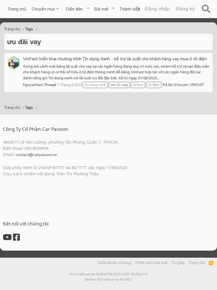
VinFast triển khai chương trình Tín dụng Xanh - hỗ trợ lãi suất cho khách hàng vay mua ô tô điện (115, 59)
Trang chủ (17, 9)
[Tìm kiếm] (206, 9)
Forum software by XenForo (108, 274)
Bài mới (101, 9)
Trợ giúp (178, 262)
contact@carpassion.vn (36, 154)
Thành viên (130, 9)
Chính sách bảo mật (151, 262)
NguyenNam (33, 85)
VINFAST (197, 85)
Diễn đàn (74, 9)
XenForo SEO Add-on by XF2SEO (108, 280)
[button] (46, 9)
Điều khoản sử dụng (115, 262)
